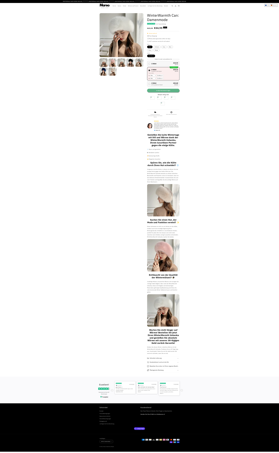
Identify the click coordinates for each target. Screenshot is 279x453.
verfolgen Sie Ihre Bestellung (107, 423)
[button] (172, 5)
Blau (170, 47)
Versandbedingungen (105, 413)
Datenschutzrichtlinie (105, 416)
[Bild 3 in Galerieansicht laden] (112, 63)
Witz (150, 47)
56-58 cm (151, 56)
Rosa (150, 50)
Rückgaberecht (103, 421)
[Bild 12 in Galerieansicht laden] (112, 71)
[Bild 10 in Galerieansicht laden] (104, 71)
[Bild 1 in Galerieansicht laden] (104, 63)
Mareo (104, 446)
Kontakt (101, 411)
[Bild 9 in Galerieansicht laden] (139, 63)
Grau (164, 47)
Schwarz (157, 47)
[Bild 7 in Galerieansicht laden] (121, 63)
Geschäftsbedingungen (105, 418)
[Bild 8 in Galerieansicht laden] (130, 63)
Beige (156, 50)
